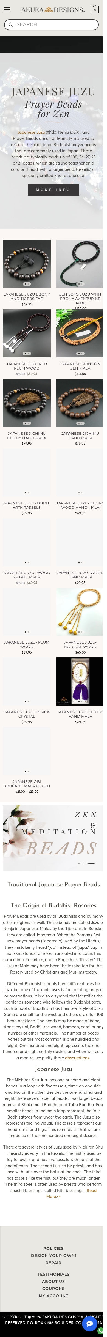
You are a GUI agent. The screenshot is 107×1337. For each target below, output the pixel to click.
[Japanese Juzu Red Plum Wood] (27, 333)
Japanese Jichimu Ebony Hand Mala (26, 435)
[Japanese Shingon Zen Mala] (80, 333)
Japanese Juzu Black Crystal (27, 714)
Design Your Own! (53, 1255)
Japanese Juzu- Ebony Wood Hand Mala (80, 505)
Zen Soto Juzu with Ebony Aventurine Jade (80, 298)
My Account (53, 1295)
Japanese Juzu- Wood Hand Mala (80, 575)
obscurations (77, 1057)
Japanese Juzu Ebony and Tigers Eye (27, 296)
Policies (53, 1248)
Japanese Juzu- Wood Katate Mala (26, 575)
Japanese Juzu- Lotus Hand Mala (80, 714)
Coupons (53, 1288)
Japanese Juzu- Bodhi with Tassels (26, 505)
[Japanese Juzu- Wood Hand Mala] (80, 542)
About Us (53, 1281)
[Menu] (12, 10)
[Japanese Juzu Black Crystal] (27, 681)
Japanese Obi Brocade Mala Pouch (26, 784)
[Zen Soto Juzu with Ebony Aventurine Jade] (80, 264)
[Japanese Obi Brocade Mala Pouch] (27, 751)
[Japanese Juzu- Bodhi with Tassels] (27, 473)
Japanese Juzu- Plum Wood (26, 644)
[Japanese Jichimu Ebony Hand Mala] (27, 403)
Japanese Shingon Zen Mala (80, 366)
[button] (94, 9)
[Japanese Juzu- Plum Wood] (27, 612)
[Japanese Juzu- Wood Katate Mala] (27, 542)
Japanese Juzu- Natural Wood (80, 644)
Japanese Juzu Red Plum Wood (26, 366)
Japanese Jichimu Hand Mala (80, 435)
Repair (53, 1262)
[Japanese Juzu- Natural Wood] (80, 612)
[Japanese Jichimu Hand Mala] (80, 403)
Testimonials (54, 1274)
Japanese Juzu (31, 132)
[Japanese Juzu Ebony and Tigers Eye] (27, 264)
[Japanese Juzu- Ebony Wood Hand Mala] (80, 473)
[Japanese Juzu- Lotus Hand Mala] (80, 681)
